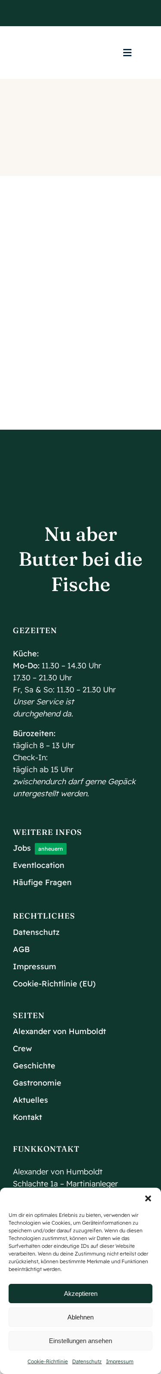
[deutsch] (41, 52)
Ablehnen (80, 1317)
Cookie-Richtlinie (47, 1361)
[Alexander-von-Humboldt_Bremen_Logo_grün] (80, 33)
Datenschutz (87, 1361)
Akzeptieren (80, 1293)
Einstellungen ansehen (80, 1340)
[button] (148, 1198)
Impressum (120, 1361)
